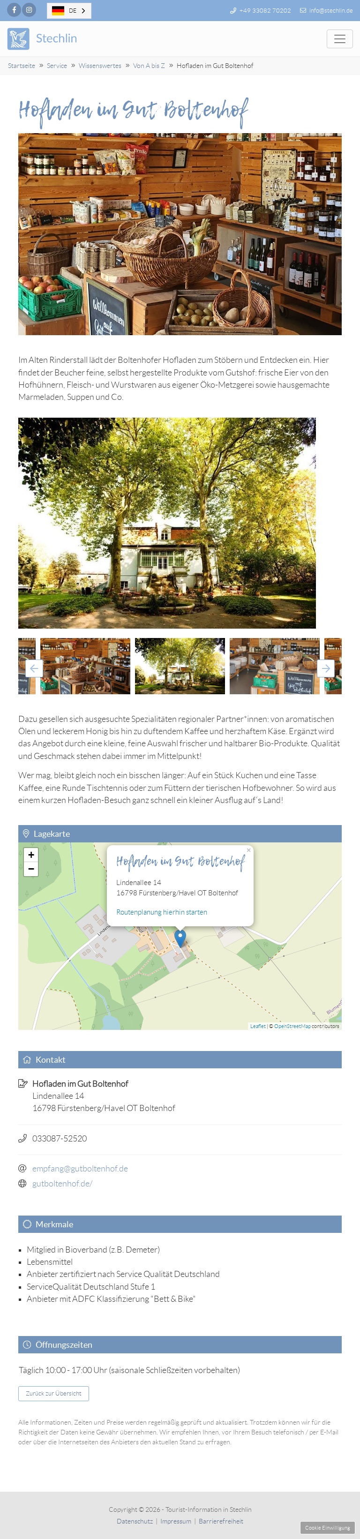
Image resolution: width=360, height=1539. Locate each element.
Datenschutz (135, 1521)
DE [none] (72, 11)
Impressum (175, 1521)
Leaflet (258, 1026)
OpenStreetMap (292, 1026)
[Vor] (326, 668)
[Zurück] (34, 668)
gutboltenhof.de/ (62, 1183)
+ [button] (31, 855)
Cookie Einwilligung (327, 1528)
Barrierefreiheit (221, 1521)
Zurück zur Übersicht (54, 1393)
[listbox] (69, 11)
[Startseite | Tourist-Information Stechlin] (55, 39)
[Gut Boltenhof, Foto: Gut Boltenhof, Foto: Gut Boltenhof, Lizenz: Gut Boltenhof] (180, 523)
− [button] (31, 869)
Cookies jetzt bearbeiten (61, 898)
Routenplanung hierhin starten (161, 912)
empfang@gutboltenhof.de (80, 1168)
